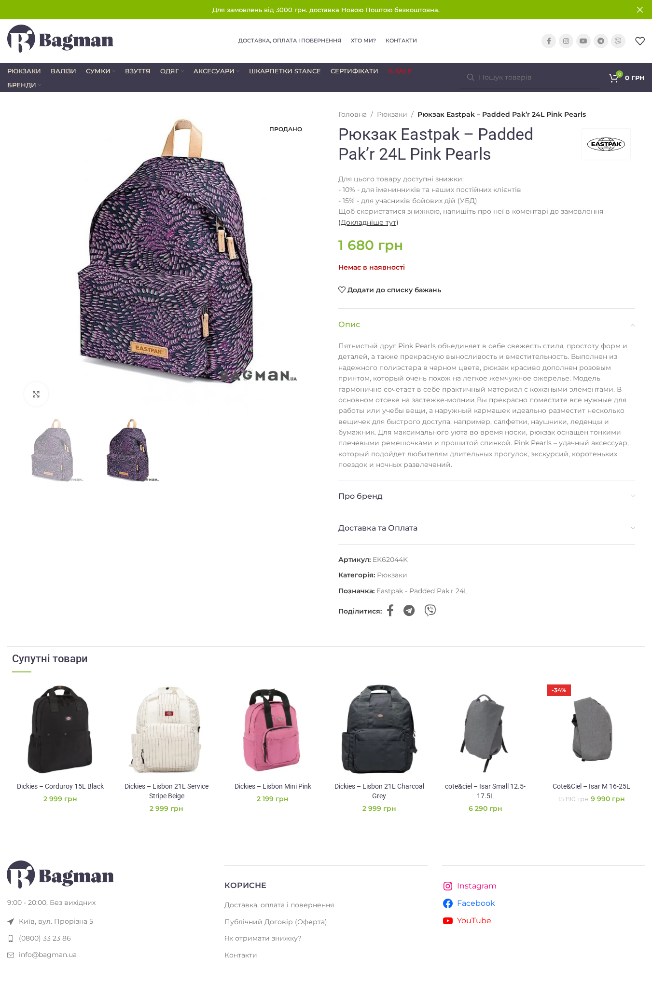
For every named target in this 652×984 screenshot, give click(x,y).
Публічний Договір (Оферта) (275, 921)
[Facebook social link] (548, 41)
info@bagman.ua (48, 954)
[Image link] (60, 873)
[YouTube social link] (583, 41)
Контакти (240, 955)
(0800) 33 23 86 (45, 938)
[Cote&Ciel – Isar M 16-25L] (591, 729)
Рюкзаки (392, 114)
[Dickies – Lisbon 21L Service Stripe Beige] (166, 729)
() (368, 222)
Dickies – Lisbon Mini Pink (273, 786)
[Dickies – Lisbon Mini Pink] (272, 729)
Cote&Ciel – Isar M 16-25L (591, 786)
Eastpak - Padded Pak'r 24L (422, 591)
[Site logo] (60, 40)
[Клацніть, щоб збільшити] (36, 394)
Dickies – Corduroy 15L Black (60, 786)
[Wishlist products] (640, 41)
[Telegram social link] (601, 41)
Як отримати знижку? (263, 938)
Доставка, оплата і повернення (279, 905)
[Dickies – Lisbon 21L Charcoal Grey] (379, 729)
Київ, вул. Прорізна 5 (56, 921)
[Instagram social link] (566, 41)
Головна (352, 114)
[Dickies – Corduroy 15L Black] (60, 729)
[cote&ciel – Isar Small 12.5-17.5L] (485, 729)
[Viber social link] (618, 41)
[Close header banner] (640, 9)
